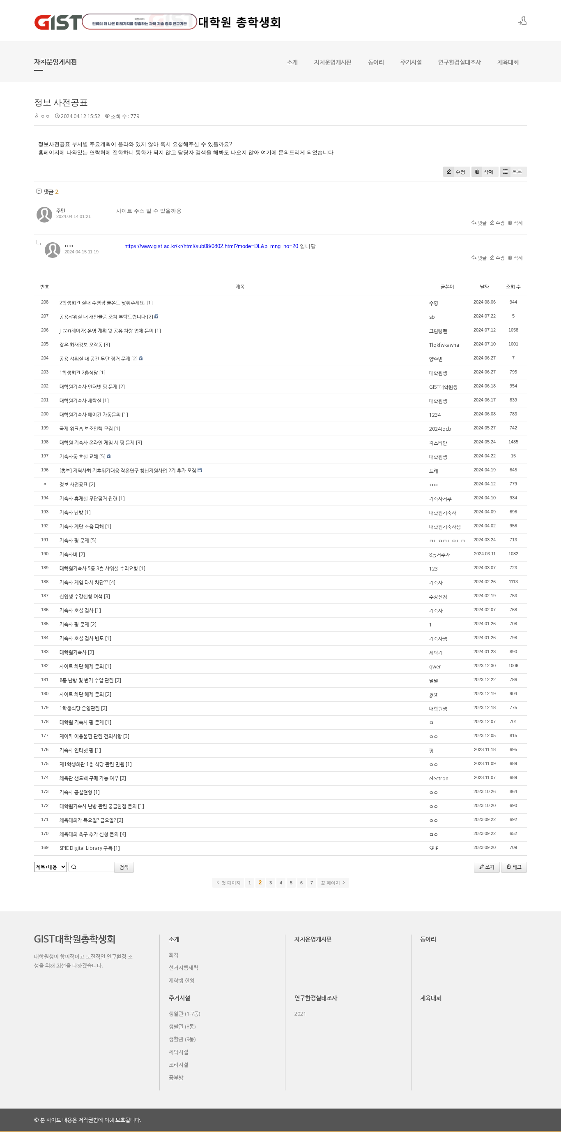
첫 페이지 (230, 882)
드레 (433, 470)
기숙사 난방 (71, 512)
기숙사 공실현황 (76, 792)
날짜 (484, 286)
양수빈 (436, 358)
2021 (300, 1013)
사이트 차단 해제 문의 (82, 666)
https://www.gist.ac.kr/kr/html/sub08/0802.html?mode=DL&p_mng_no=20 (211, 246)
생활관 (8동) (182, 1026)
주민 (60, 210)
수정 (460, 171)
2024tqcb (440, 428)
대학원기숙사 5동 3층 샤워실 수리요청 (99, 568)
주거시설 (411, 62)
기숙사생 (438, 638)
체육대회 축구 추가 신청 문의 (89, 833)
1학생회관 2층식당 (79, 372)
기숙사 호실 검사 (77, 610)
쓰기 (489, 866)
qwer (435, 666)
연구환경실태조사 (459, 62)
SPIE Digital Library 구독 (86, 847)
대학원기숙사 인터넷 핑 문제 (88, 386)
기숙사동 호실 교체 (79, 456)
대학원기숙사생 (445, 526)
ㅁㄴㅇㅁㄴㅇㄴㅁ (447, 540)
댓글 (481, 222)
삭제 (489, 171)
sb (432, 316)
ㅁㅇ (433, 834)
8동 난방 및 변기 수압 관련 (87, 680)
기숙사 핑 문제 (74, 540)
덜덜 (433, 680)
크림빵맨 (438, 330)
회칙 (174, 954)
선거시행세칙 (183, 967)
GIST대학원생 (443, 386)
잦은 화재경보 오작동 (81, 344)
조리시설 (179, 1064)
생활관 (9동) (182, 1039)
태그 (516, 866)
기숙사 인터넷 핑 (77, 750)
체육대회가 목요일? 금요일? (88, 820)
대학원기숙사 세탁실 (80, 400)
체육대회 (508, 62)
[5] (102, 456)
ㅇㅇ (433, 484)
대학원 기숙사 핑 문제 (82, 722)
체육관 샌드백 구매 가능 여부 (89, 778)
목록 (517, 171)
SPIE (433, 848)
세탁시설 (179, 1051)
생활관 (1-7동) (184, 1013)
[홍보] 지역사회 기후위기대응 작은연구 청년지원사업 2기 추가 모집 (128, 470)
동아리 (376, 62)
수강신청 (438, 596)
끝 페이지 (331, 882)
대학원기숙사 (442, 512)
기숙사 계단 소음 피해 (82, 526)
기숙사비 (69, 554)
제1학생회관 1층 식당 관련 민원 (92, 764)
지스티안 (438, 442)
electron (438, 778)
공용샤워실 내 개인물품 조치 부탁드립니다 (103, 316)
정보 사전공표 (61, 102)
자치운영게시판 (333, 62)
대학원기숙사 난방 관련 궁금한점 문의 (98, 806)
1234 (435, 414)
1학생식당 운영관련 (80, 708)
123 (433, 568)
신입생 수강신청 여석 (81, 596)
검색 (124, 866)
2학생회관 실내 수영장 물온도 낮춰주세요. (102, 302)
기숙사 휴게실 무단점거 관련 (88, 498)
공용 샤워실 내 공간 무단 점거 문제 (95, 358)
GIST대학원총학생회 (74, 938)
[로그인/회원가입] (522, 20)
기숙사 (436, 582)
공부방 (176, 1077)
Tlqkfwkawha (444, 344)
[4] (112, 582)
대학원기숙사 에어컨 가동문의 (90, 414)
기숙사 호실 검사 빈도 (82, 638)
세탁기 (436, 652)
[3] (107, 344)
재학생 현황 (182, 980)
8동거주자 (439, 554)
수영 (433, 302)
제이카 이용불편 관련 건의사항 (91, 736)
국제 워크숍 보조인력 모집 (86, 428)
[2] (150, 316)
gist (433, 694)
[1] (150, 302)
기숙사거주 (440, 498)
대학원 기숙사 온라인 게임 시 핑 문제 (97, 442)
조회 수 (513, 286)
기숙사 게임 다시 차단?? (84, 582)
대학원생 (438, 372)
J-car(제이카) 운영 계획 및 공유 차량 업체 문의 (107, 330)
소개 (292, 62)
